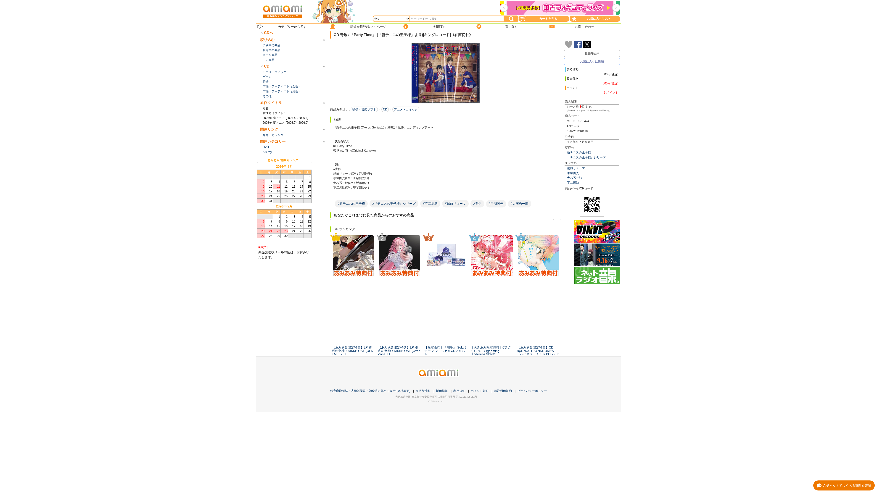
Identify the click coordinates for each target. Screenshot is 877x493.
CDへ (268, 33)
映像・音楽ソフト (364, 109)
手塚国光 (573, 173)
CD (385, 109)
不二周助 (573, 182)
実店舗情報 (423, 391)
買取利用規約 (503, 391)
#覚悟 (477, 203)
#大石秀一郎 (519, 203)
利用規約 (459, 391)
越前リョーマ (576, 168)
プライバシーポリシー (532, 391)
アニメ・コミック (406, 109)
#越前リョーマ (455, 203)
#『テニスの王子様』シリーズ (394, 203)
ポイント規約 (480, 391)
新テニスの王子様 (579, 152)
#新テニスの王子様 (351, 203)
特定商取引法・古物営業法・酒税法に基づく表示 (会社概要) (370, 391)
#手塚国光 (496, 203)
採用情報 (442, 391)
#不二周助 (430, 203)
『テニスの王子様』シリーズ (586, 157)
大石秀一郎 (574, 178)
